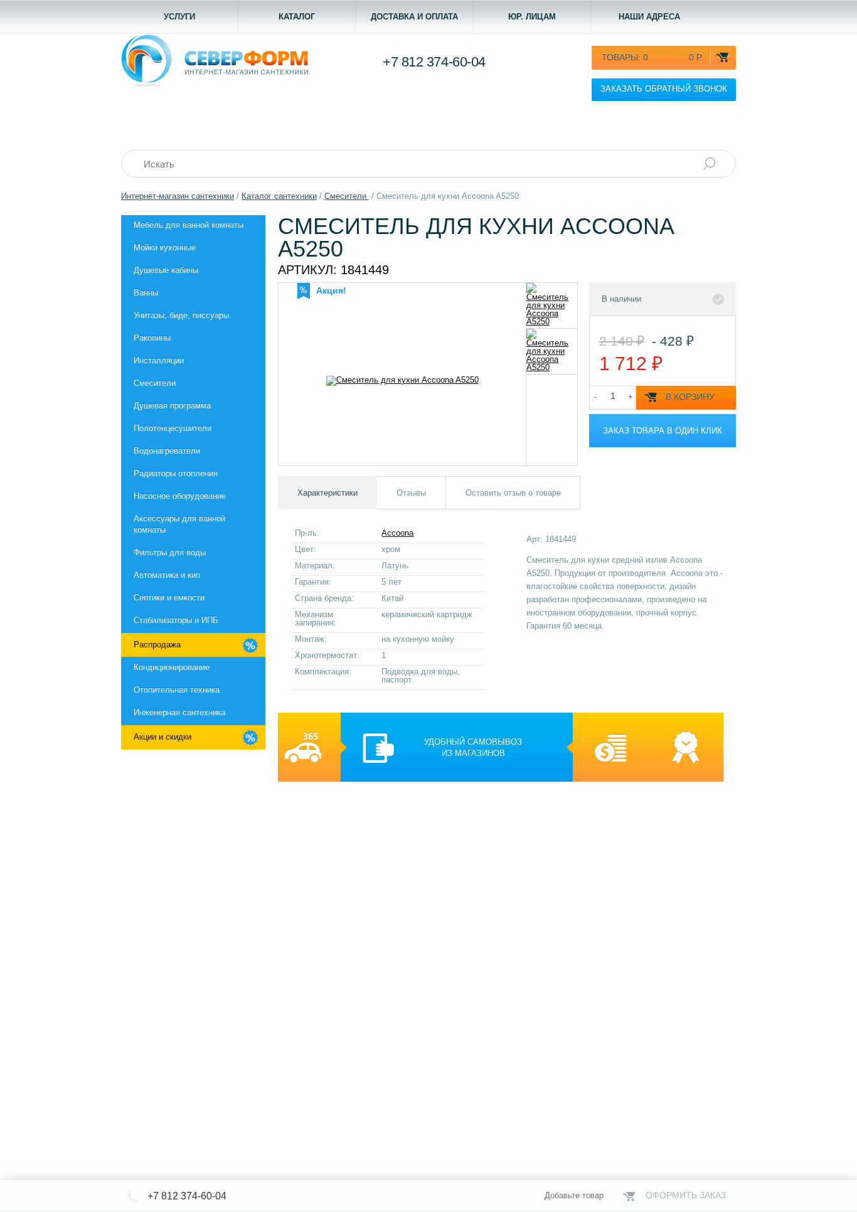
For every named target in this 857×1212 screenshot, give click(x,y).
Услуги (179, 16)
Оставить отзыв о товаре (513, 492)
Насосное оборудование (180, 496)
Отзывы (411, 492)
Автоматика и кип (167, 575)
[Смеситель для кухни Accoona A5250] (551, 305)
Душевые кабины (166, 270)
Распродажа (157, 644)
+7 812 (434, 62)
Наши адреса (649, 16)
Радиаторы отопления (176, 473)
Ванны (146, 292)
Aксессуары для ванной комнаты (179, 524)
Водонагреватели (167, 450)
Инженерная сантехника (179, 712)
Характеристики (327, 492)
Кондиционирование (172, 667)
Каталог (297, 16)
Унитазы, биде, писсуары (181, 315)
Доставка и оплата (414, 16)
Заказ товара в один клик (662, 430)
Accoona (397, 533)
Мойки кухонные (165, 247)
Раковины (152, 338)
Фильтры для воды (170, 552)
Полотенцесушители (172, 428)
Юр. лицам (532, 16)
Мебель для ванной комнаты (188, 225)
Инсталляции (159, 360)
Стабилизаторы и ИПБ (176, 620)
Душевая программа (172, 405)
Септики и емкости (169, 597)
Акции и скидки (162, 737)
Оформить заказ (686, 1195)
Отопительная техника (177, 689)
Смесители (155, 383)
